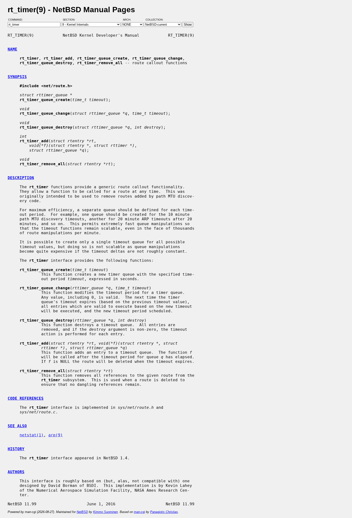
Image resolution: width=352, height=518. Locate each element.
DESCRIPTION (21, 178)
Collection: (154, 19)
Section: (70, 19)
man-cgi (139, 512)
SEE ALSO (17, 426)
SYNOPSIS (17, 76)
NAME (12, 49)
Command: (17, 19)
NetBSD (82, 512)
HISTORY (16, 449)
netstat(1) (32, 435)
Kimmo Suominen (105, 512)
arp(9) (55, 435)
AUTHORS (16, 472)
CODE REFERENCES (26, 398)
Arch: (129, 19)
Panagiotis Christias (164, 512)
